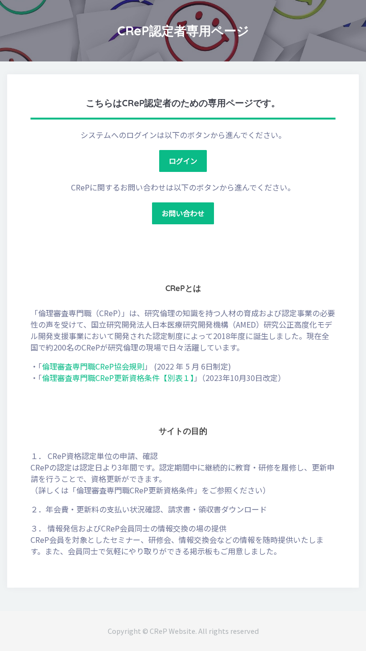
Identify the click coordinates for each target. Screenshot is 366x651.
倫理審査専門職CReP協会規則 (93, 366)
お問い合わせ (183, 213)
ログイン (183, 161)
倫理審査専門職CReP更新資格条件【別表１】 (118, 377)
